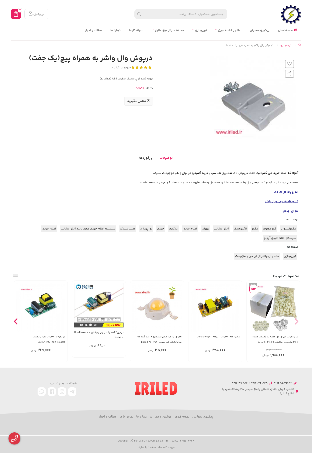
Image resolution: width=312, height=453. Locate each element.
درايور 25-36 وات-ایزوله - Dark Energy (218, 337)
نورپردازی (201, 30)
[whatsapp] (42, 391)
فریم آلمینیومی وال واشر (281, 201)
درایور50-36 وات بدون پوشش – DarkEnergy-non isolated (47, 339)
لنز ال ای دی (290, 211)
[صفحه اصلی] (299, 45)
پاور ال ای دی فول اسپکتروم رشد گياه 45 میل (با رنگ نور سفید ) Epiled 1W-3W (159, 339)
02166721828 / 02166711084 (250, 383)
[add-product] (236, 309)
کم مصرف (269, 228)
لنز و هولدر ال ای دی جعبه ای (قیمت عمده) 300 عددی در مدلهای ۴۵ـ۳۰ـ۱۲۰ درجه (275, 339)
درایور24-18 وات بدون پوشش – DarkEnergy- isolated (99, 335)
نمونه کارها (136, 30)
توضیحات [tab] (166, 158)
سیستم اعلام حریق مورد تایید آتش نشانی (88, 228)
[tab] (146, 158)
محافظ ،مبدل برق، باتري (169, 30)
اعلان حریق (49, 228)
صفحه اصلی (286, 30)
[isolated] (99, 305)
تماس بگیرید (137, 101)
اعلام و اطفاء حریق (229, 30)
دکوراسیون (288, 228)
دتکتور (173, 228)
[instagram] (62, 391)
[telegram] (72, 391)
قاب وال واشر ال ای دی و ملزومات (257, 256)
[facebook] (52, 391)
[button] (296, 321)
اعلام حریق (190, 228)
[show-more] (294, 309)
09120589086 (283, 383)
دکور (255, 228)
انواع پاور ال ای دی (286, 192)
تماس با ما (126, 417)
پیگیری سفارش (260, 30)
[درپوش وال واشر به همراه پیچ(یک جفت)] (156, 388)
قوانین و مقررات (160, 417)
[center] (139, 14)
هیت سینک (127, 228)
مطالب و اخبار (93, 30)
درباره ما (115, 30)
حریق (160, 228)
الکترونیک (240, 228)
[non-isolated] (40, 307)
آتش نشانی (221, 228)
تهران (205, 228)
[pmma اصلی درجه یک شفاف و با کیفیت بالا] (273, 307)
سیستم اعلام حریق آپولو (280, 238)
